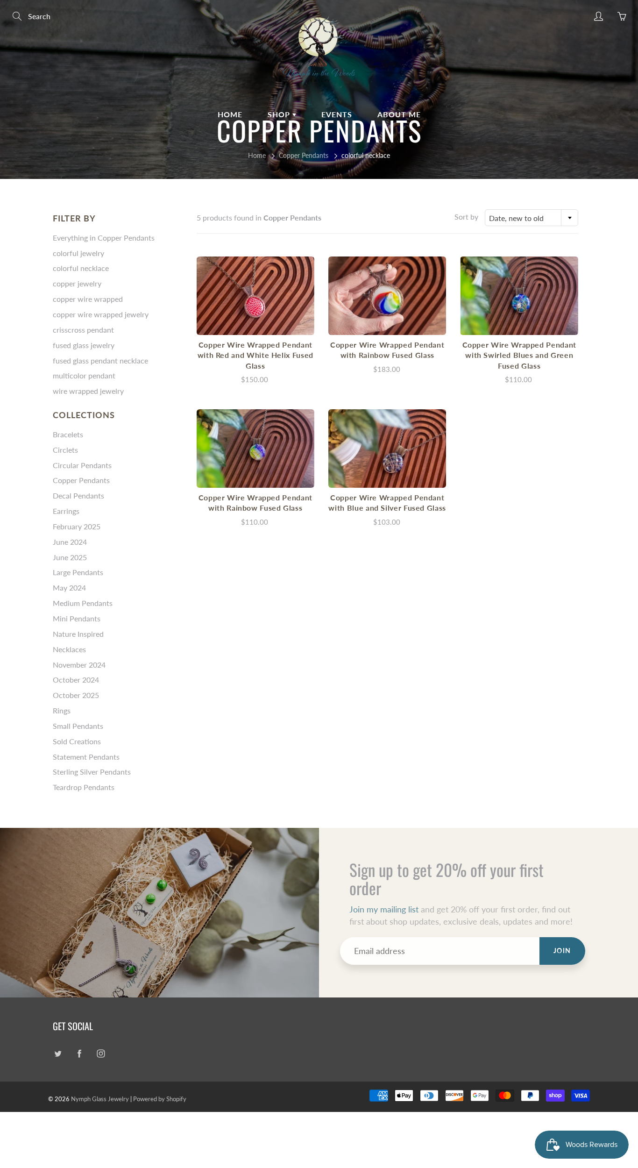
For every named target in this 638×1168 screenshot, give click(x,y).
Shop (280, 114)
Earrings (66, 510)
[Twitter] (58, 1054)
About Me (399, 114)
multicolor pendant (84, 375)
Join (562, 950)
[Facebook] (79, 1054)
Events (336, 114)
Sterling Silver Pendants (92, 771)
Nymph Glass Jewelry (100, 1099)
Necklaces (69, 649)
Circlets (65, 449)
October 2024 (76, 679)
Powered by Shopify (159, 1099)
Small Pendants (78, 725)
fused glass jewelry (83, 345)
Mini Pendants (76, 618)
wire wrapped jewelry (88, 390)
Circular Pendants (82, 465)
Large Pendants (78, 572)
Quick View (255, 295)
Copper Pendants (303, 155)
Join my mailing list (383, 909)
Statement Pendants (86, 756)
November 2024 (79, 664)
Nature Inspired (78, 633)
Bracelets (68, 434)
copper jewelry (77, 283)
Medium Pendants (83, 602)
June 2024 (70, 541)
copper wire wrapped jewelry (101, 314)
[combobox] (531, 217)
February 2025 (76, 526)
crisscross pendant (83, 329)
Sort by (466, 216)
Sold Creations (77, 741)
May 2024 (69, 587)
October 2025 (76, 695)
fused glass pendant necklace (100, 360)
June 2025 (70, 557)
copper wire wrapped (88, 298)
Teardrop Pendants (83, 787)
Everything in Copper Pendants (104, 237)
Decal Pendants (78, 495)
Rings (62, 710)
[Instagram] (100, 1054)
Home (230, 114)
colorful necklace (81, 268)
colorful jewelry (78, 253)
